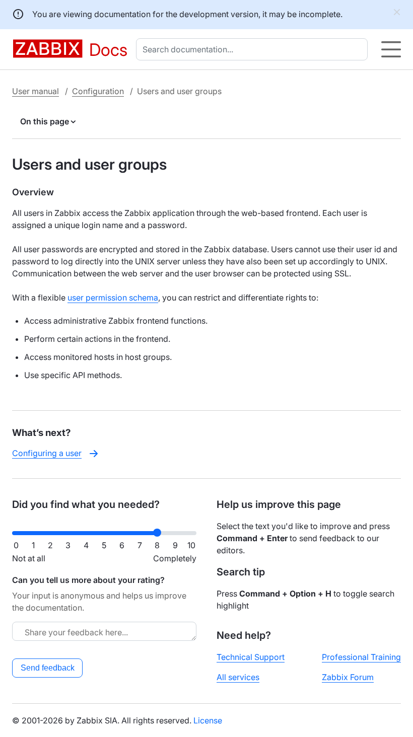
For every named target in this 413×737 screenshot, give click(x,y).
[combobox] (254, 49)
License (207, 720)
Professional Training (361, 657)
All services (238, 677)
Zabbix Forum (348, 677)
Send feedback (48, 668)
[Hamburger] (391, 49)
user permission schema (112, 297)
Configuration (98, 91)
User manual (35, 91)
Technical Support (251, 657)
